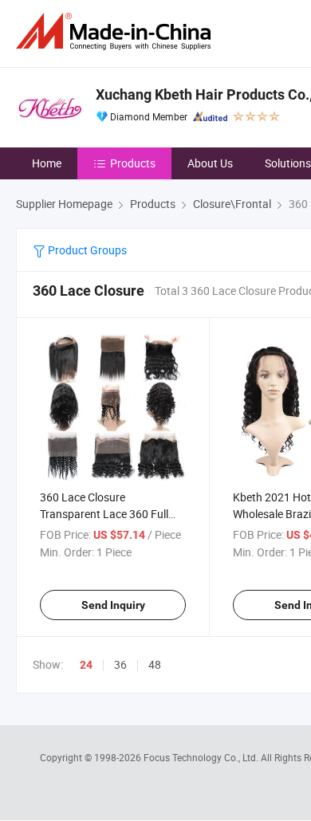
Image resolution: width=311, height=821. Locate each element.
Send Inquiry (113, 605)
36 (120, 664)
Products (133, 163)
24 (86, 664)
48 (154, 664)
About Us (210, 163)
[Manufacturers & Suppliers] (116, 31)
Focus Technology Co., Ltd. (202, 757)
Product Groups (86, 249)
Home (46, 163)
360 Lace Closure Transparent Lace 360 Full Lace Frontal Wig (104, 513)
